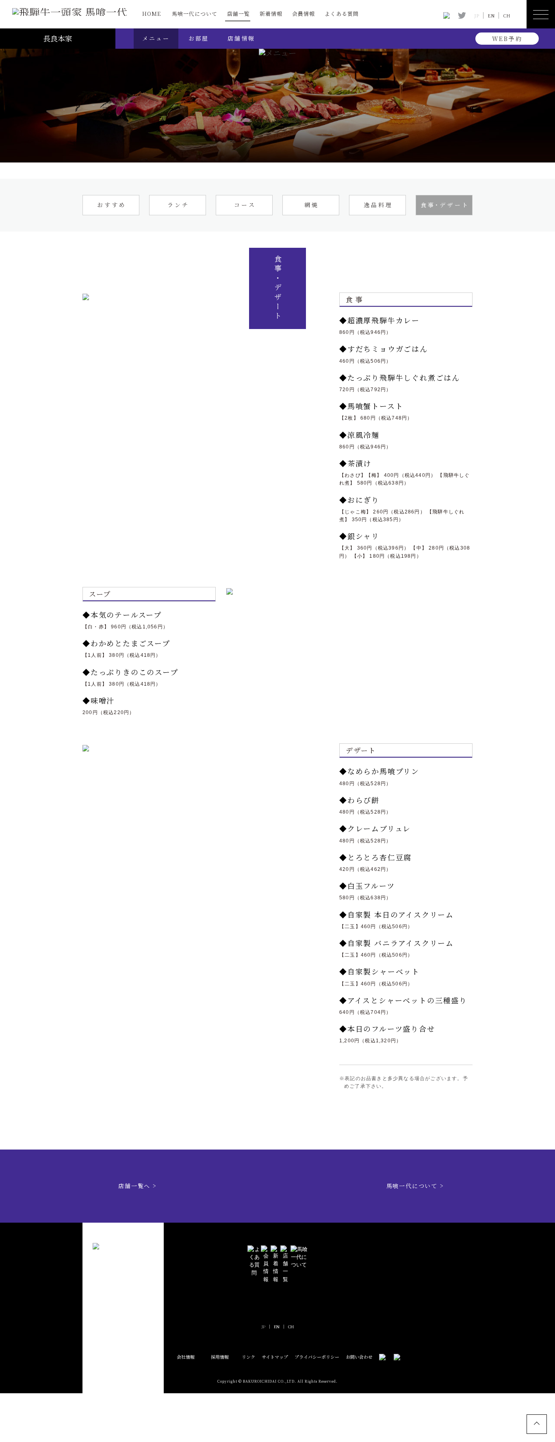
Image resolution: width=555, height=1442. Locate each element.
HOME (151, 13)
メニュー (155, 38)
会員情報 (303, 13)
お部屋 (199, 38)
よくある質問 (342, 13)
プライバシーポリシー (317, 1356)
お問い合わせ (359, 1356)
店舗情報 (241, 38)
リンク (248, 1356)
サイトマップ (275, 1356)
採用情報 (220, 1356)
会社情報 (186, 1356)
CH (506, 15)
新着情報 (271, 13)
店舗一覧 (238, 13)
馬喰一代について (194, 13)
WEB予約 (507, 39)
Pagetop (537, 1424)
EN (491, 15)
